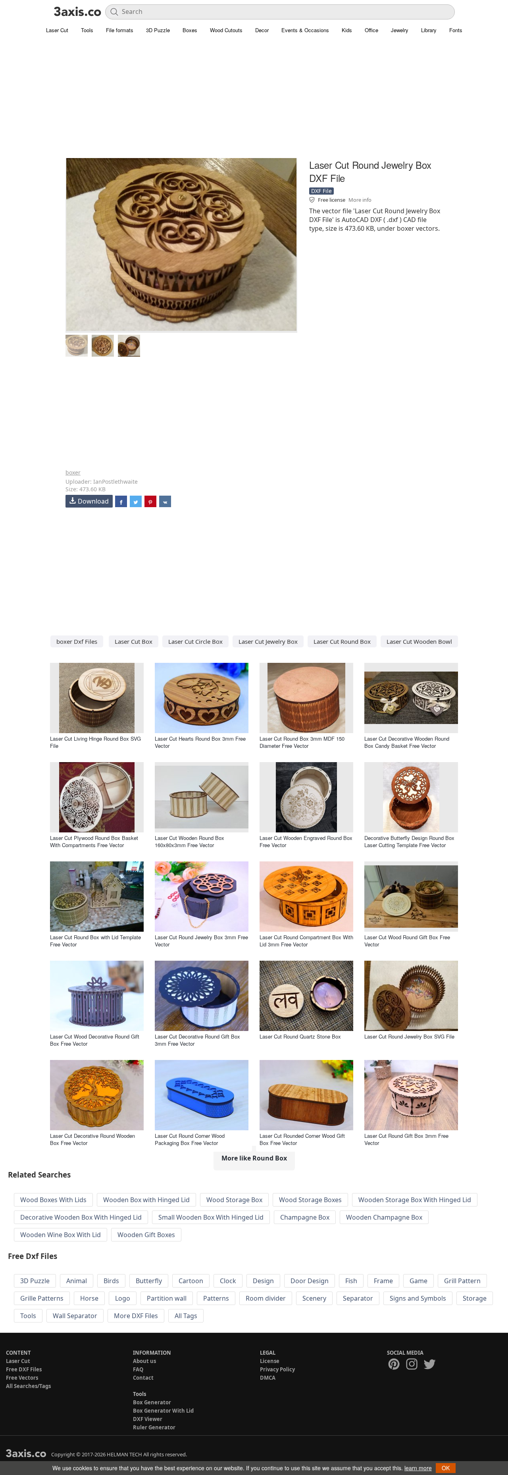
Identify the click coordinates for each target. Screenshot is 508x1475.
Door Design (310, 1280)
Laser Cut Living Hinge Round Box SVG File (95, 742)
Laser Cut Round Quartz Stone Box (300, 1036)
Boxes (190, 30)
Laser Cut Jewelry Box (268, 641)
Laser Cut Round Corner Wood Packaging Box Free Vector (190, 1139)
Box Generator (152, 1402)
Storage (475, 1298)
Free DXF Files (24, 1369)
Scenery (314, 1298)
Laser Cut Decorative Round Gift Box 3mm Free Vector (197, 1040)
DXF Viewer (147, 1419)
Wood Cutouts (226, 30)
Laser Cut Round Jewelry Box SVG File (409, 1036)
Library (429, 30)
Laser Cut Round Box (342, 641)
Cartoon (191, 1280)
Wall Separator (75, 1315)
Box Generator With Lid (163, 1410)
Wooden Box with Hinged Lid (146, 1199)
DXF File (321, 191)
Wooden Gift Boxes (146, 1234)
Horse (89, 1298)
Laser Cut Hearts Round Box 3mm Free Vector (200, 742)
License (269, 1361)
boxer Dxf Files (76, 641)
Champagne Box (304, 1217)
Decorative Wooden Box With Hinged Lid (81, 1217)
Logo (122, 1298)
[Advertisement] (254, 101)
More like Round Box (254, 1158)
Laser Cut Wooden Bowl (419, 641)
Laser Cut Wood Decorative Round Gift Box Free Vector (94, 1040)
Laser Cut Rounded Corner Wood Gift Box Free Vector (302, 1139)
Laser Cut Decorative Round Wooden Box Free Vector (92, 1139)
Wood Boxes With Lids (53, 1199)
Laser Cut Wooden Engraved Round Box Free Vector (306, 841)
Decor (262, 30)
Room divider (266, 1298)
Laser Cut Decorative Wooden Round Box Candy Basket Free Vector (406, 742)
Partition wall (167, 1298)
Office (371, 30)
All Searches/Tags (28, 1386)
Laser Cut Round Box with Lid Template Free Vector (95, 940)
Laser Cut (57, 30)
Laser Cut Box (133, 641)
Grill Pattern (462, 1280)
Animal (76, 1280)
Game (418, 1280)
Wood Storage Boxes (310, 1199)
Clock (228, 1280)
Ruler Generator (154, 1427)
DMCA (267, 1377)
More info (359, 199)
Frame (383, 1280)
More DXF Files (136, 1315)
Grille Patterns (42, 1298)
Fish (351, 1280)
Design (263, 1280)
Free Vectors (22, 1377)
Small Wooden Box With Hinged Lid (211, 1217)
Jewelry (399, 30)
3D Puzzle (158, 30)
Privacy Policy (277, 1369)
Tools (87, 30)
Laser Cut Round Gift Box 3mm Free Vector (406, 1139)
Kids (347, 30)
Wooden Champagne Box (384, 1217)
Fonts (455, 30)
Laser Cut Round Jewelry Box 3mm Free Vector (201, 940)
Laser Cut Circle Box (195, 641)
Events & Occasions (305, 30)
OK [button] (446, 1468)
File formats (119, 30)
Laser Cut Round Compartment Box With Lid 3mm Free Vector (306, 940)
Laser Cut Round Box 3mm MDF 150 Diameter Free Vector (302, 742)
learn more (418, 1468)
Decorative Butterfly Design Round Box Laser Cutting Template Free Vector (409, 841)
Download (93, 501)
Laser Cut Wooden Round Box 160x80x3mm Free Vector (189, 841)
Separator (358, 1298)
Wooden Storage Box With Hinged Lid (414, 1199)
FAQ (138, 1369)
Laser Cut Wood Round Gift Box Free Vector (407, 940)
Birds (111, 1280)
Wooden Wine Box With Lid (60, 1234)
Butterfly (149, 1280)
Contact (143, 1377)
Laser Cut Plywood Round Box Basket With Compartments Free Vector (94, 841)
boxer (73, 472)
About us (144, 1361)
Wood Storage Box (234, 1199)
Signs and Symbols (418, 1298)
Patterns (216, 1298)
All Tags (186, 1315)
